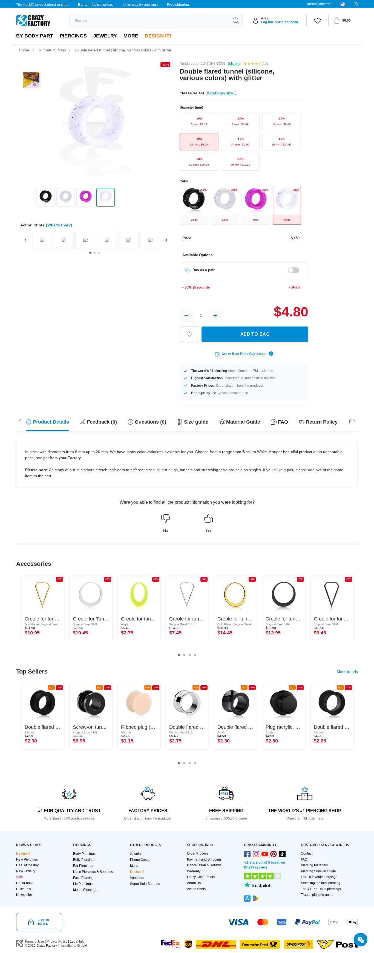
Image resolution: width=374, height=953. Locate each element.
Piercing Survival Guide (318, 871)
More (130, 36)
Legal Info (77, 941)
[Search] (236, 20)
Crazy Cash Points (201, 877)
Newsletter (24, 895)
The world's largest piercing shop (42, 5)
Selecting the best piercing (320, 883)
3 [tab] (189, 655)
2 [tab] (184, 655)
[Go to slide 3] (99, 253)
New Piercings (27, 859)
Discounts (23, 889)
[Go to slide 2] (95, 253)
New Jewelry (25, 871)
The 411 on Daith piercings (321, 889)
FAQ (304, 859)
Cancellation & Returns (204, 865)
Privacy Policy (57, 941)
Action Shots (196, 889)
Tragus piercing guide (317, 895)
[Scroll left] (354, 420)
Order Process (197, 853)
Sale (19, 877)
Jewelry (105, 36)
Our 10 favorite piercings (319, 877)
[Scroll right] (19, 420)
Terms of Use (34, 941)
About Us (194, 883)
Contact (306, 853)
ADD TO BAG (254, 334)
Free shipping (178, 5)
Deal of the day (27, 865)
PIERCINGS (73, 36)
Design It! (158, 36)
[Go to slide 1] (90, 253)
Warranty (193, 871)
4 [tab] (195, 655)
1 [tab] (179, 655)
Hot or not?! (24, 883)
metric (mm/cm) (319, 4)
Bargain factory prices (95, 5)
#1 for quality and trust (140, 5)
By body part (34, 36)
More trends (347, 671)
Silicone (234, 64)
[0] (317, 20)
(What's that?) (59, 225)
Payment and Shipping (204, 859)
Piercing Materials (314, 865)
